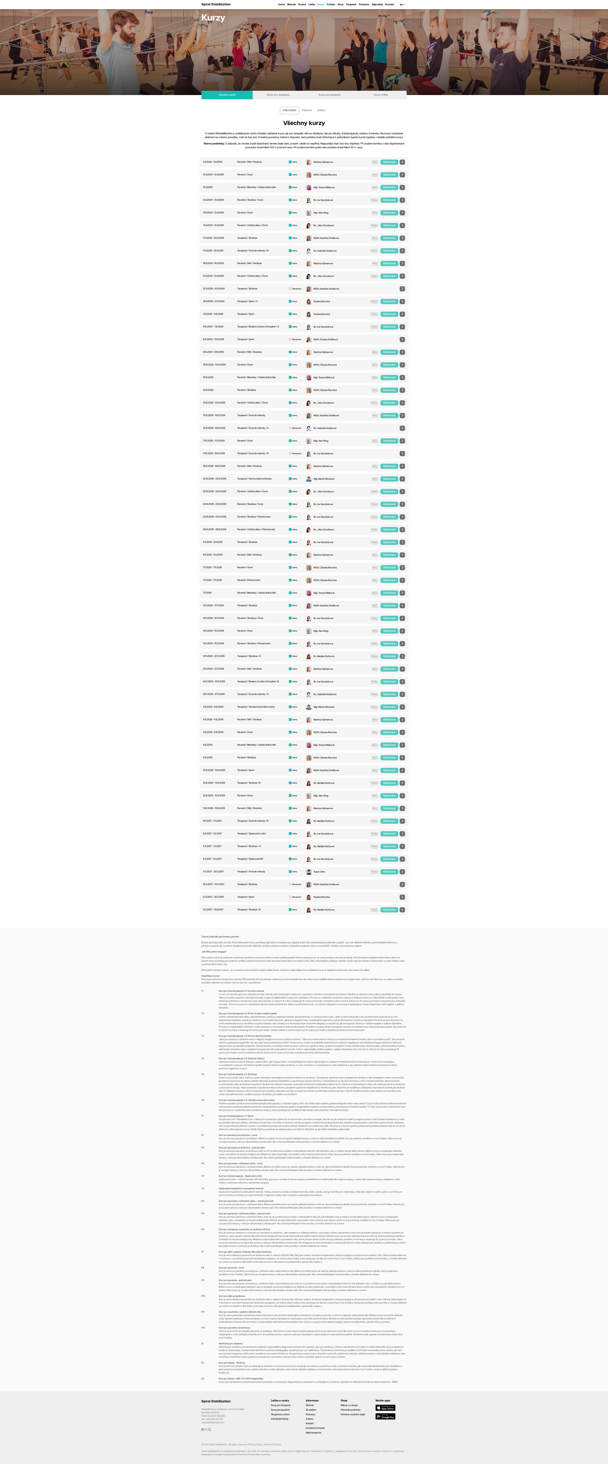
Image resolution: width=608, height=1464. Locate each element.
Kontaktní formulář (315, 1428)
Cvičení (331, 4)
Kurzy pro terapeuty (278, 95)
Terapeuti (351, 4)
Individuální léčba (279, 1419)
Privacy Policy (256, 1445)
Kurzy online (381, 95)
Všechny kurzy (227, 95)
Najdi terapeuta (313, 1433)
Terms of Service (272, 1445)
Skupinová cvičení (280, 1414)
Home (281, 4)
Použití (302, 4)
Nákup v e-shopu (349, 1405)
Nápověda (377, 4)
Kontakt (389, 4)
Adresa (309, 1419)
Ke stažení (311, 1410)
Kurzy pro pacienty (330, 95)
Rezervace (389, 162)
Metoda (291, 4)
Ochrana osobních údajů (353, 1414)
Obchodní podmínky (351, 1410)
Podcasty (364, 4)
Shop (340, 4)
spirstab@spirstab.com (212, 1423)
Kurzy (321, 4)
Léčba (312, 4)
